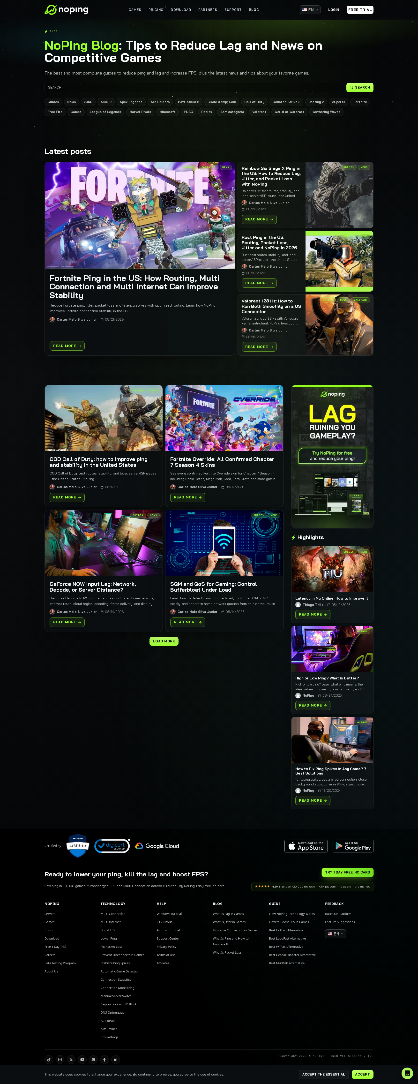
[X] (71, 1059)
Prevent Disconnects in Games (122, 955)
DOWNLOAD (181, 10)
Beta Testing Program (60, 963)
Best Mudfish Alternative (287, 963)
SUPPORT (233, 10)
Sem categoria (232, 112)
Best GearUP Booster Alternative (292, 955)
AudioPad (108, 1020)
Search (362, 87)
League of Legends (105, 112)
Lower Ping (109, 938)
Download (52, 938)
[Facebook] (104, 1059)
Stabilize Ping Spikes (115, 963)
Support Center (168, 938)
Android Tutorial (168, 930)
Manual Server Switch (116, 996)
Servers (50, 913)
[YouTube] (82, 1059)
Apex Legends (131, 102)
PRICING (156, 10)
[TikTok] (49, 1059)
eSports (338, 102)
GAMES (135, 10)
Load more (164, 641)
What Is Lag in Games (228, 913)
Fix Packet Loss (111, 946)
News (71, 102)
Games (76, 112)
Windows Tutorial (169, 913)
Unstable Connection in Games (235, 930)
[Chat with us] (407, 1073)
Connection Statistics (116, 979)
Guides (53, 102)
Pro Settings (109, 1037)
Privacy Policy (166, 946)
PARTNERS (207, 10)
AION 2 (106, 102)
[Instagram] (60, 1059)
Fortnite (360, 102)
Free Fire (55, 112)
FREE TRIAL (360, 10)
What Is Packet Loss (227, 952)
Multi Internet (111, 922)
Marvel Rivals (140, 112)
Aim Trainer (109, 1029)
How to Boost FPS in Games (289, 922)
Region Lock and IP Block (119, 1004)
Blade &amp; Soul (222, 102)
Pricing (49, 930)
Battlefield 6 (188, 102)
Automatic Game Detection (120, 971)
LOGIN (333, 10)
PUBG (188, 112)
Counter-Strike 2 (286, 102)
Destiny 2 (316, 102)
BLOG (254, 10)
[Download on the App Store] (306, 846)
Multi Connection (113, 913)
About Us (51, 971)
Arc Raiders (160, 102)
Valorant (259, 112)
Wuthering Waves (326, 112)
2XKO (88, 102)
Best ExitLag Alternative (286, 930)
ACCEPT (362, 1074)
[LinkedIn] (115, 1059)
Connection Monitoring (117, 988)
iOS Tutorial (165, 922)
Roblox (206, 112)
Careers (50, 955)
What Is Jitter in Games (229, 922)
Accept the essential (323, 1074)
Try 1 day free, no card (347, 872)
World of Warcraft (289, 112)
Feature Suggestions (340, 922)
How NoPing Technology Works (292, 913)
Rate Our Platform (338, 913)
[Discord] (93, 1059)
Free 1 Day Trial (55, 946)
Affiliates (163, 963)
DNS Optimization (114, 1012)
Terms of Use (166, 955)
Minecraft (167, 112)
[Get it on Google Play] (352, 846)
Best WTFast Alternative (286, 946)
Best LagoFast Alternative (287, 938)
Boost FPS (108, 930)
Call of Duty (254, 102)
